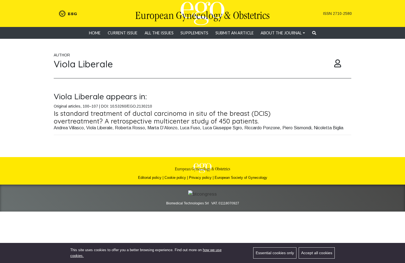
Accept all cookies (316, 253)
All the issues (159, 33)
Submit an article (234, 33)
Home (95, 33)
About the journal (281, 33)
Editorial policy (149, 178)
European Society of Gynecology (241, 178)
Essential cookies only (275, 253)
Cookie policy (175, 178)
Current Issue (122, 33)
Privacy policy (200, 178)
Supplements (194, 33)
